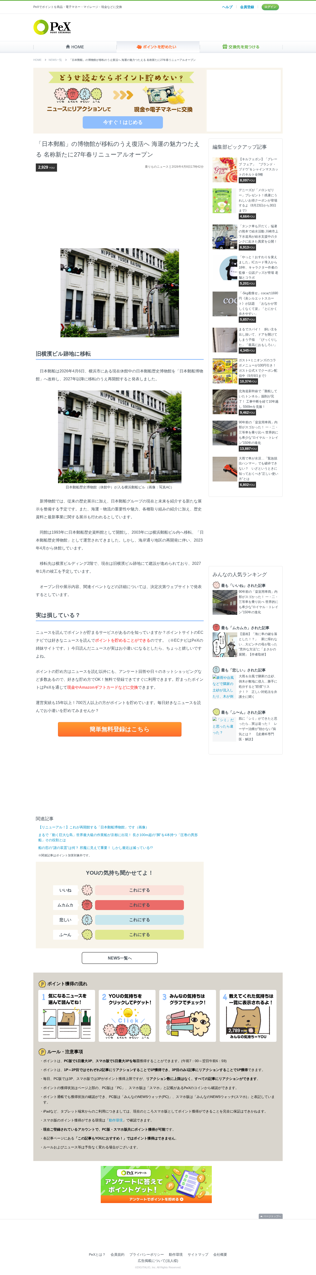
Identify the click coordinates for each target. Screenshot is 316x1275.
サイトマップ (198, 1254)
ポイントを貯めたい (158, 47)
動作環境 (116, 1120)
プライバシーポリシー (146, 1254)
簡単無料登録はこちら (120, 729)
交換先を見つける (241, 47)
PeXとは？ (97, 1254)
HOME (75, 47)
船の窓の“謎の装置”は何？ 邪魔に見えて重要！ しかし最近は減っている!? (95, 848)
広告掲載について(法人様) (158, 1261)
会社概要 (220, 1254)
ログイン (270, 7)
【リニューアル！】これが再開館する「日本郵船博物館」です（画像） (93, 827)
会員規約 (117, 1254)
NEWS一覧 (55, 59)
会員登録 (247, 7)
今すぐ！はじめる (123, 122)
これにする (139, 890)
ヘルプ (227, 7)
